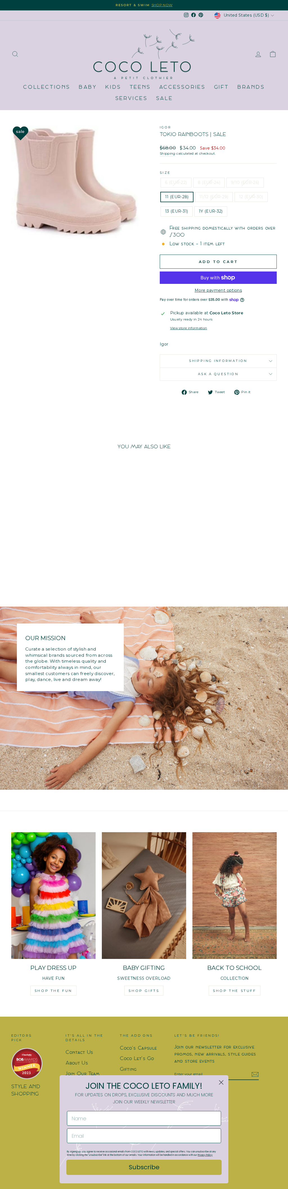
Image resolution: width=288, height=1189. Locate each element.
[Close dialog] (221, 1082)
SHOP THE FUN (53, 990)
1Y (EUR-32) (211, 211)
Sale (164, 98)
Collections (46, 87)
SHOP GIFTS (144, 990)
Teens (140, 87)
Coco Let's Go (137, 1058)
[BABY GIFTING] (144, 895)
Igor (165, 127)
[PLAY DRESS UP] (53, 895)
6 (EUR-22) (176, 182)
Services (131, 98)
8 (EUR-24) (209, 182)
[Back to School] (234, 895)
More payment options (218, 290)
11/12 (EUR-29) (213, 196)
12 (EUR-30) (251, 196)
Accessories (182, 87)
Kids (113, 87)
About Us (77, 1063)
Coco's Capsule (138, 1048)
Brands (251, 87)
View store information (188, 328)
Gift (221, 87)
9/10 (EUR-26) (245, 182)
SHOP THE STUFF (234, 990)
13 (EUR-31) (176, 211)
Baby (88, 87)
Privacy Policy (205, 1155)
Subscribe (144, 1167)
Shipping (168, 153)
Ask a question (218, 374)
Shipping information (218, 361)
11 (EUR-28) (177, 196)
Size (165, 173)
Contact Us (79, 1052)
